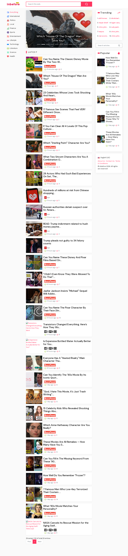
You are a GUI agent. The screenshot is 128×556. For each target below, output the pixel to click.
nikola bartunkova (118, 18)
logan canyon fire (117, 23)
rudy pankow (116, 27)
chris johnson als (117, 31)
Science (13, 52)
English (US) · (105, 157)
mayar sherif (103, 23)
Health (12, 56)
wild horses (102, 18)
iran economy (104, 36)
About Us (101, 161)
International (15, 16)
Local (12, 24)
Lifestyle (13, 40)
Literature (14, 48)
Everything (14, 12)
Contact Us (110, 161)
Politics (12, 20)
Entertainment (15, 36)
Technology (14, 44)
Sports (12, 32)
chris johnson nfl (105, 27)
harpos (101, 31)
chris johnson (117, 36)
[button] (31, 29)
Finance (13, 28)
